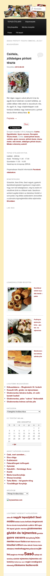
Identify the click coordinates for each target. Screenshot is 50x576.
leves (35, 545)
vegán (28, 561)
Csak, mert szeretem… (16, 454)
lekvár (30, 545)
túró (23, 562)
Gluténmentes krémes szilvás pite (38, 353)
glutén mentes (21, 528)
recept (21, 554)
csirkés (10, 139)
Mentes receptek (28, 27)
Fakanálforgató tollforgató (18, 463)
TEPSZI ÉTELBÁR (14, 21)
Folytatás (12, 118)
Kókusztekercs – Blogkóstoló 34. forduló (24, 387)
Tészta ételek (12, 136)
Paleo (10, 32)
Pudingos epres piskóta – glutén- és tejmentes (38, 324)
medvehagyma (22, 548)
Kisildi (9, 471)
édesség (10, 565)
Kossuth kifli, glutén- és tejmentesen (22, 390)
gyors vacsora (19, 139)
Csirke (37, 131)
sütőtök (16, 559)
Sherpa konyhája (14, 477)
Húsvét (17, 541)
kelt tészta (31, 541)
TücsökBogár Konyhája (17, 483)
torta (16, 562)
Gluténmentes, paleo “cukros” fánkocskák (25, 398)
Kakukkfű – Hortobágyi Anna (19, 469)
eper (40, 525)
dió (36, 525)
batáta (22, 522)
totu (19, 562)
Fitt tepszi (19, 32)
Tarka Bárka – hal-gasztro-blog (20, 480)
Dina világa (11, 457)
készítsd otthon (15, 544)
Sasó (29, 553)
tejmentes (24, 558)
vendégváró (36, 561)
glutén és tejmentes (22, 533)
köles (25, 545)
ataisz (17, 521)
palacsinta (33, 548)
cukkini (31, 525)
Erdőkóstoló (12, 460)
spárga (36, 554)
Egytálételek (12, 134)
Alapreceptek (30, 21)
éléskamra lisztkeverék (26, 565)
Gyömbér (11, 466)
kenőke (38, 542)
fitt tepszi (11, 528)
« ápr (14, 444)
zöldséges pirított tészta (31, 141)
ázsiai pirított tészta (32, 136)
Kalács (24, 541)
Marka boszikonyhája (16, 474)
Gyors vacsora (23, 134)
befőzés (28, 521)
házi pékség (30, 538)
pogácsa (14, 554)
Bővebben (11, 201)
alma (9, 517)
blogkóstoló (37, 521)
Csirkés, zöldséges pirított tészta (19, 58)
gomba (40, 533)
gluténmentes (34, 528)
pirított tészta (31, 139)
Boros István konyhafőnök (17, 525)
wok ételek (16, 141)
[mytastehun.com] (14, 500)
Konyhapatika (13, 27)
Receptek (34, 134)
